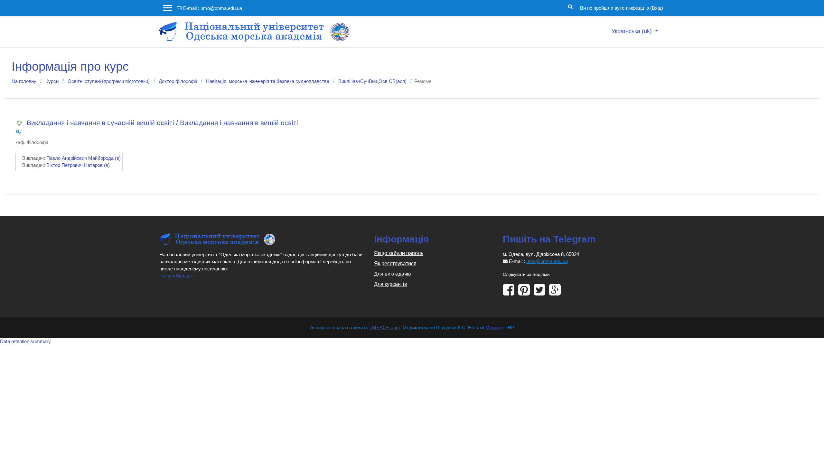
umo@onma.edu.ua (221, 8)
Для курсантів (390, 284)
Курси (52, 81)
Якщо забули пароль (398, 253)
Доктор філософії (178, 81)
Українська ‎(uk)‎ (632, 31)
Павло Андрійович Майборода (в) (83, 158)
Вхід (656, 8)
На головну (24, 81)
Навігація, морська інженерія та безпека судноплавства (267, 81)
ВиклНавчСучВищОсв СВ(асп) (372, 81)
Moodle (493, 327)
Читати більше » (177, 275)
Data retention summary (25, 341)
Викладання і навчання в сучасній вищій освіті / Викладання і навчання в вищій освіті (162, 122)
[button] (570, 6)
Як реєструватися (395, 263)
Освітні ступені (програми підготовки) (109, 81)
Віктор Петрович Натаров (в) (78, 165)
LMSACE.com (385, 327)
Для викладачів (392, 274)
